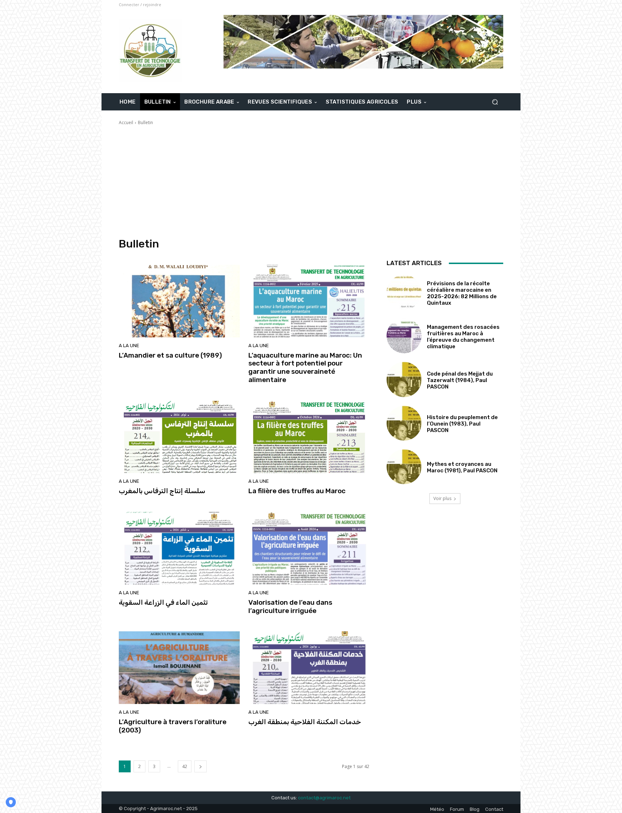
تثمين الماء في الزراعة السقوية (163, 602)
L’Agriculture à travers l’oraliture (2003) (172, 726)
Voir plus (442, 498)
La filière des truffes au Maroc (297, 491)
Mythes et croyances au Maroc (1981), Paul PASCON (462, 467)
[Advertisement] (311, 181)
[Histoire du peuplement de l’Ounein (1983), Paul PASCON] (404, 423)
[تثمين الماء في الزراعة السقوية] (179, 548)
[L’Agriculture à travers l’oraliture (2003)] (179, 667)
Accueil (126, 122)
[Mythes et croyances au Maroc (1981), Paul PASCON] (404, 466)
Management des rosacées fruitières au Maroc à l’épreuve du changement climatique (463, 337)
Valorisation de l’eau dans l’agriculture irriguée (290, 606)
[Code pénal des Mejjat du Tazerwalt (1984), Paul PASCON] (404, 379)
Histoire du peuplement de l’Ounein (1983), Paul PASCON (462, 423)
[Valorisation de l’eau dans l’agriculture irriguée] (308, 548)
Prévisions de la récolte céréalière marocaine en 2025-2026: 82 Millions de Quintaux (462, 293)
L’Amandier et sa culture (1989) (170, 355)
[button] (494, 102)
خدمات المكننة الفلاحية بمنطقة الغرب (304, 722)
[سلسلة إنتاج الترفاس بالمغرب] (179, 437)
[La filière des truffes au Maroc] (308, 437)
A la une (129, 345)
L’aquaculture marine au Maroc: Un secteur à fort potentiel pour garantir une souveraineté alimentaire (305, 367)
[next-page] (200, 766)
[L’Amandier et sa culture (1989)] (179, 301)
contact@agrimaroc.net (324, 797)
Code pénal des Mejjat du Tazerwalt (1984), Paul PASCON (460, 380)
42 (184, 766)
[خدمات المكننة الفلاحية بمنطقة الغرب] (308, 667)
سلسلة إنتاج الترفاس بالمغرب (162, 491)
